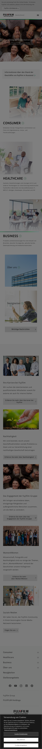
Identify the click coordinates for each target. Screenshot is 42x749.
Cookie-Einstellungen (21, 734)
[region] (21, 731)
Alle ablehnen (21, 739)
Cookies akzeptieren (21, 745)
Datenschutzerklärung (10, 730)
